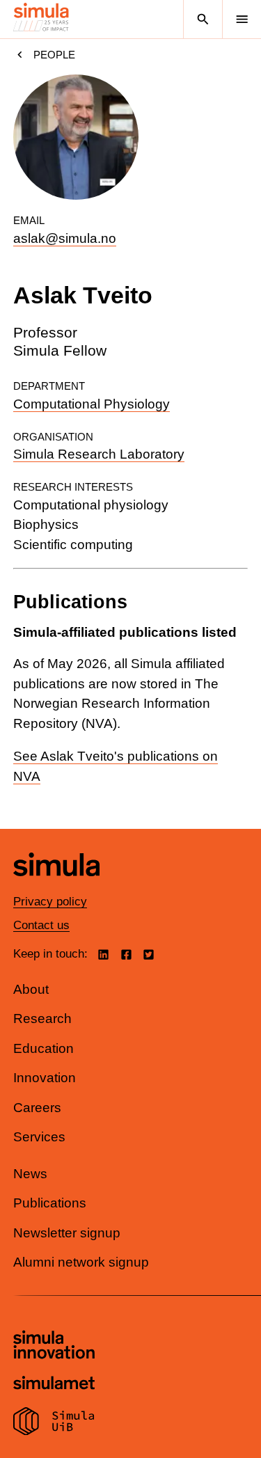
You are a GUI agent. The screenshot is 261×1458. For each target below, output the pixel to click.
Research (42, 1018)
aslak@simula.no (64, 238)
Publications (49, 1203)
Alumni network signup (81, 1262)
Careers (37, 1107)
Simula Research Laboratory (98, 454)
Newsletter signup (66, 1233)
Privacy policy (50, 901)
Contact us (41, 925)
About (31, 989)
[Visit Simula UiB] (54, 1423)
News (30, 1173)
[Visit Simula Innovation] (54, 1346)
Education (43, 1048)
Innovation (44, 1077)
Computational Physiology (91, 404)
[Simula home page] (56, 886)
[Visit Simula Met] (54, 1384)
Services (39, 1137)
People (54, 55)
